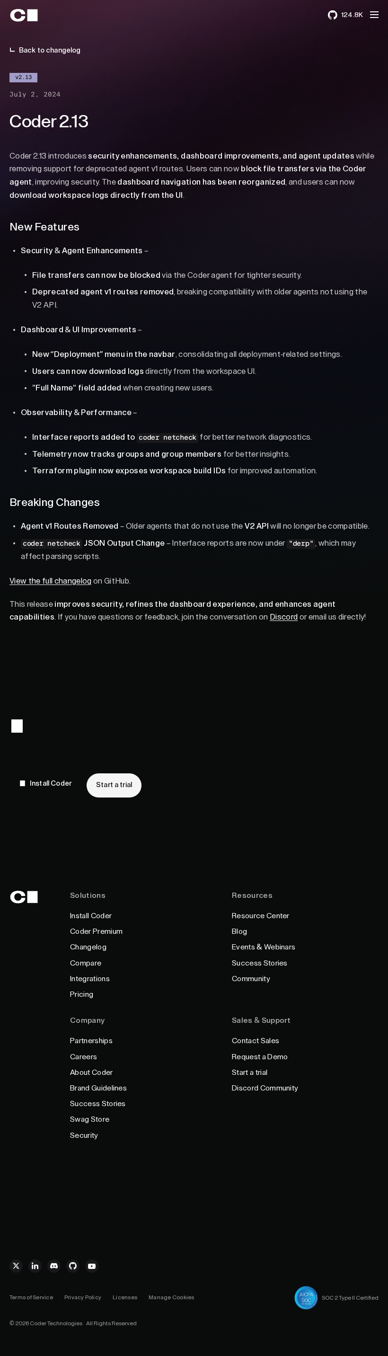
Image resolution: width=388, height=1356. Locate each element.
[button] (374, 14)
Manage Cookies (171, 1297)
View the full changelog (50, 581)
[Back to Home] (34, 15)
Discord (284, 617)
